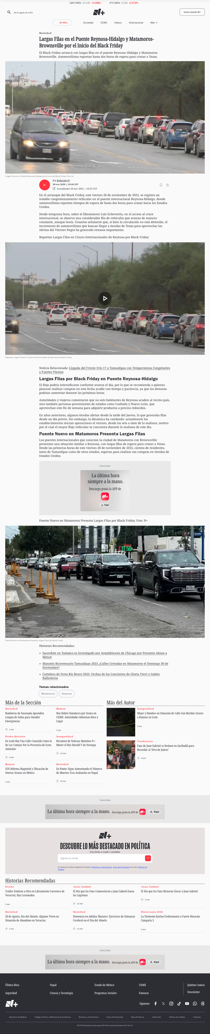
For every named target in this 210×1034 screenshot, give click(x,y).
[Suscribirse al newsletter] (148, 858)
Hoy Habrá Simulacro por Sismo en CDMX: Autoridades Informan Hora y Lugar (77, 717)
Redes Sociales (15, 736)
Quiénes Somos (196, 985)
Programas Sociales (105, 993)
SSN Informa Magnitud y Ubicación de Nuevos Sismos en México (26, 771)
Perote (9, 887)
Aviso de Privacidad (121, 867)
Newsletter (193, 992)
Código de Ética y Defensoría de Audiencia (53, 1017)
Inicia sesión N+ (192, 12)
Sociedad (88, 23)
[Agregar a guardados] (161, 185)
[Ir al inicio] (11, 1003)
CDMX (103, 23)
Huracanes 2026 (152, 912)
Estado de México (104, 985)
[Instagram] (171, 1004)
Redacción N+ (63, 180)
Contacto (197, 1017)
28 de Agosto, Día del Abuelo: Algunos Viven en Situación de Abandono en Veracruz (32, 918)
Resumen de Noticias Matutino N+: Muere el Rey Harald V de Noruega (76, 743)
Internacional (136, 23)
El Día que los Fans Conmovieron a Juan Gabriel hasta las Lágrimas (103, 893)
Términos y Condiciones (88, 1017)
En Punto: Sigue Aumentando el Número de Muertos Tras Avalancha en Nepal (79, 771)
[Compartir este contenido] (167, 185)
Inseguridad (64, 736)
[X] (163, 1004)
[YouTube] (187, 1004)
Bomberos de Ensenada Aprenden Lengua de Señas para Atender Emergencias (24, 717)
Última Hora (12, 985)
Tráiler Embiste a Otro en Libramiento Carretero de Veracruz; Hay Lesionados (34, 893)
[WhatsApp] (195, 1004)
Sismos (60, 708)
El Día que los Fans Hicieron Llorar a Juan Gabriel (169, 891)
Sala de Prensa (137, 1017)
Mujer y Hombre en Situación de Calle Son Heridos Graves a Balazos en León (170, 715)
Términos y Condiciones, (102, 867)
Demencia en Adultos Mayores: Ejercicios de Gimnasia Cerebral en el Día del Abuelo (104, 918)
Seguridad (11, 993)
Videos (118, 23)
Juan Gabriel (82, 887)
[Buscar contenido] (8, 12)
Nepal (53, 985)
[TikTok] (179, 1004)
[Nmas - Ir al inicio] (99, 12)
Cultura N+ (156, 1017)
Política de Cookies (177, 1017)
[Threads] (203, 1004)
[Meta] (156, 1004)
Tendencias (145, 741)
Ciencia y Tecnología (61, 993)
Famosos (144, 993)
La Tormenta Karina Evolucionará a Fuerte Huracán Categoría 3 (170, 918)
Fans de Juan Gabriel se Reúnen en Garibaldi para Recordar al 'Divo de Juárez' (165, 748)
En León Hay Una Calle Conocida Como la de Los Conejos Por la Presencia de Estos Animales (28, 745)
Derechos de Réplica (18, 1017)
